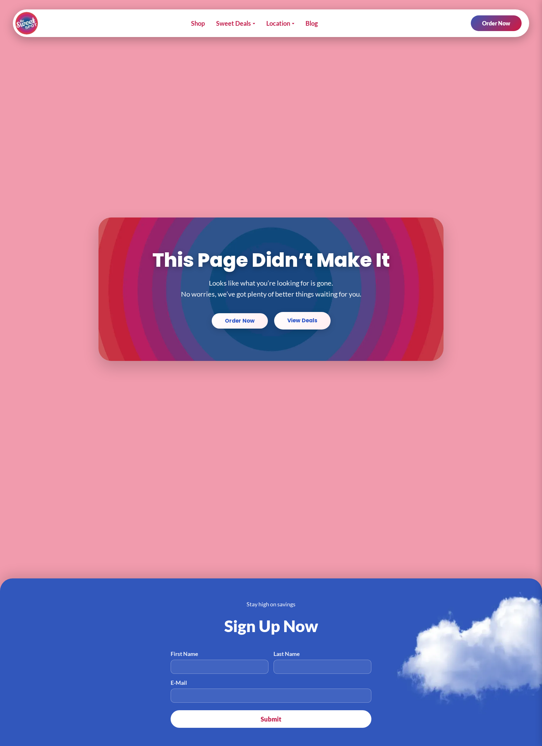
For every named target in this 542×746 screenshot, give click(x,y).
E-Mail (179, 682)
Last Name (287, 653)
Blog (312, 23)
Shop (198, 23)
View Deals (302, 320)
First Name (184, 653)
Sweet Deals (233, 23)
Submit (271, 719)
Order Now (496, 23)
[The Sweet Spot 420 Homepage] (26, 23)
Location (278, 23)
